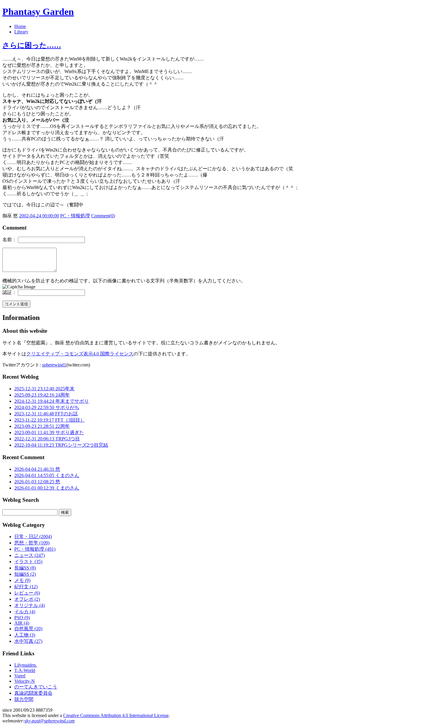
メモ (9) (22, 580)
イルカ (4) (24, 611)
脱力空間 (23, 699)
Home (20, 26)
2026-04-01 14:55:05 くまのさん (46, 475)
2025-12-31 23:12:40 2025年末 (44, 388)
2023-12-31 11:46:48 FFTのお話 (46, 413)
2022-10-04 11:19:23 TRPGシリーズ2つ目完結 (61, 445)
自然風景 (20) (28, 628)
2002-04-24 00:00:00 (39, 215)
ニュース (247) (29, 555)
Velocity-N (24, 681)
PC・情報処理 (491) (34, 549)
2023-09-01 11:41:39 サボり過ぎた (49, 432)
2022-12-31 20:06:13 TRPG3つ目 (47, 438)
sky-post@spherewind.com (49, 720)
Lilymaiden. (25, 665)
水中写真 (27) (28, 641)
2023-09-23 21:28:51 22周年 (42, 426)
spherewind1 (54, 364)
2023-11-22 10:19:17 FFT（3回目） (49, 419)
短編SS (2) (25, 574)
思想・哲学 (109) (31, 542)
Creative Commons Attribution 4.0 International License (116, 715)
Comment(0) (103, 215)
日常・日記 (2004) (33, 536)
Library (21, 31)
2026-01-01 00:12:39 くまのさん (46, 487)
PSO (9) (22, 617)
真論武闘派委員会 (33, 693)
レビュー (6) (27, 592)
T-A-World (24, 670)
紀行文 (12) (26, 586)
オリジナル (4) (29, 605)
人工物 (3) (24, 634)
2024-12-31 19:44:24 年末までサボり (51, 401)
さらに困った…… (31, 45)
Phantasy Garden (38, 11)
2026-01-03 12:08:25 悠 (37, 481)
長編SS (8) (25, 567)
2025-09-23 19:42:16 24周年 (42, 394)
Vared (19, 675)
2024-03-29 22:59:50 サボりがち (46, 407)
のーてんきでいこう (35, 686)
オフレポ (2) (27, 599)
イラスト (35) (28, 561)
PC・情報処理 (75, 215)
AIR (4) (21, 623)
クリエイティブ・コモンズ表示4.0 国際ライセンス (79, 353)
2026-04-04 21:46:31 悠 (37, 469)
